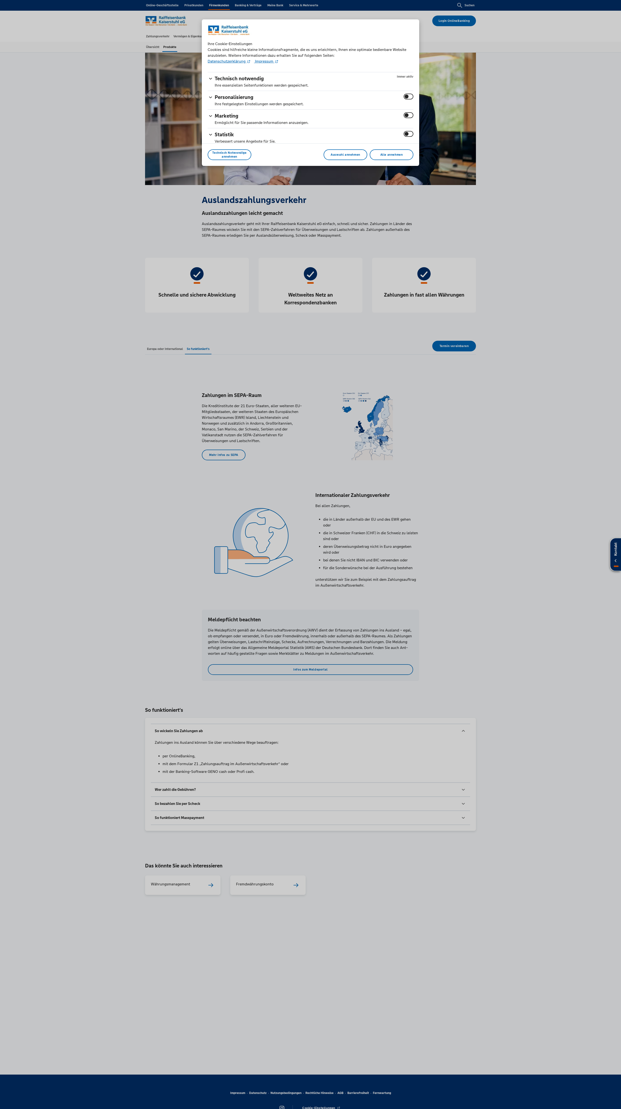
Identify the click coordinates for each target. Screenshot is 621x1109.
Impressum (264, 61)
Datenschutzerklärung (227, 61)
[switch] (408, 96)
